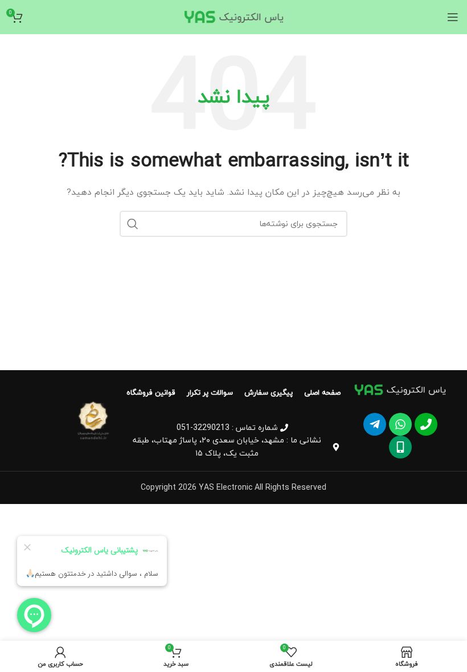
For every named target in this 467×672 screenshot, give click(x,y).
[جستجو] (133, 224)
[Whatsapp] (400, 424)
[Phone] (426, 424)
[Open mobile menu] (452, 17)
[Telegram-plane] (374, 424)
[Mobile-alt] (400, 447)
